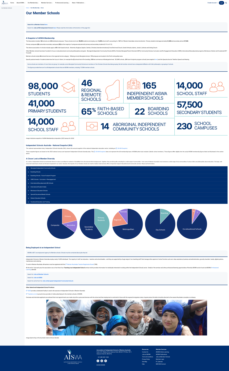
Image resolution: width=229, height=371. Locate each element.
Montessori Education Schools (39, 190)
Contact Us (145, 352)
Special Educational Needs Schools (40, 194)
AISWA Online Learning (162, 352)
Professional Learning (61, 2)
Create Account (212, 2)
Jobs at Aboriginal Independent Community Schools (57, 281)
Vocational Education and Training (40, 202)
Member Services (46, 2)
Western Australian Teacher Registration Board (80, 264)
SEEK (29, 290)
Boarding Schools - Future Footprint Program (43, 175)
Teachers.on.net (32, 294)
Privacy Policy (146, 359)
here (46, 24)
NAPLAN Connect (161, 364)
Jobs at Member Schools (41, 274)
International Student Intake (38, 187)
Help (143, 364)
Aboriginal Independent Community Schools (43, 168)
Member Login (160, 359)
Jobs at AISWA (38, 277)
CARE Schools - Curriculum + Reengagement (43, 179)
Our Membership (33, 2)
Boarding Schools (35, 172)
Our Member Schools (6, 8)
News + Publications (78, 2)
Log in (221, 2)
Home (12, 2)
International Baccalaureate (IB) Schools (42, 183)
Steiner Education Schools (38, 198)
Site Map (144, 361)
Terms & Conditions (147, 357)
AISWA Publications (161, 354)
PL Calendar (159, 361)
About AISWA (20, 2)
